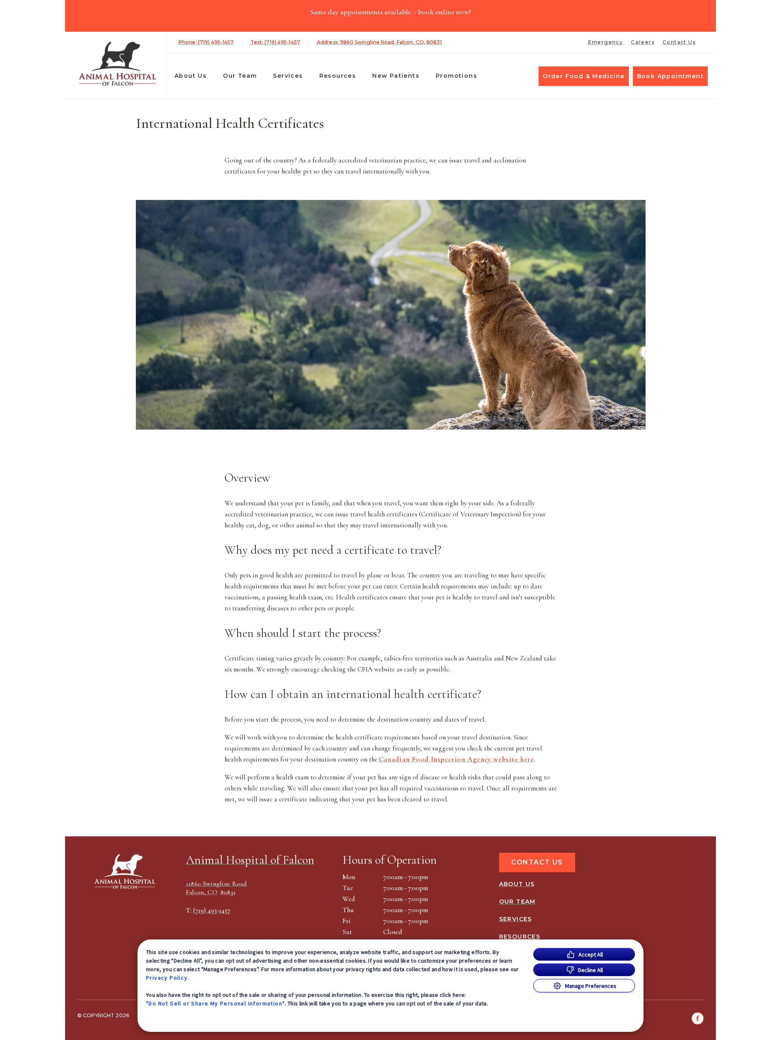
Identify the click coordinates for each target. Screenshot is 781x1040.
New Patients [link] (395, 75)
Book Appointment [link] (670, 76)
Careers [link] (642, 42)
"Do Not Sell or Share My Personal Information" (215, 1003)
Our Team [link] (240, 75)
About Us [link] (191, 75)
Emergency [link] (605, 42)
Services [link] (288, 75)
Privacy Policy (167, 977)
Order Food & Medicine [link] (583, 76)
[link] (117, 64)
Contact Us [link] (679, 42)
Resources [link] (337, 75)
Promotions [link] (456, 75)
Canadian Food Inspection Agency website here (456, 759)
